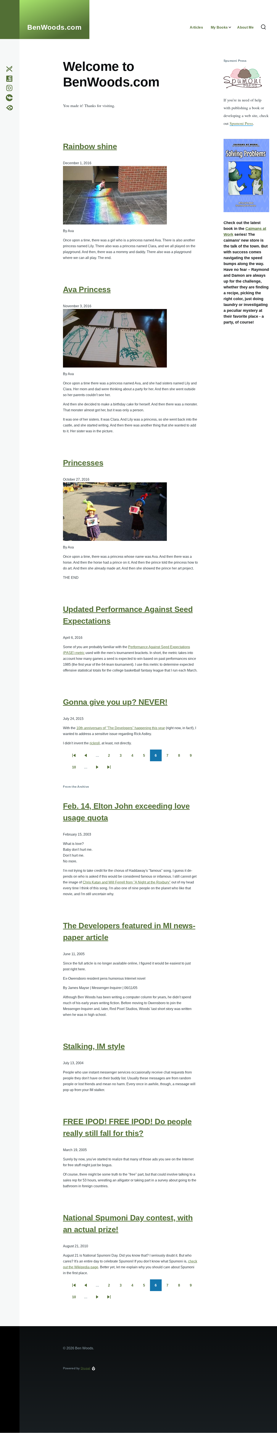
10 (76, 768)
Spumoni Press (241, 123)
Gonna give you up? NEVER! (115, 702)
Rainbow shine (90, 146)
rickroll (95, 743)
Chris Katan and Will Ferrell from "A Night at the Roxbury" (127, 882)
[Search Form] (263, 27)
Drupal (85, 1368)
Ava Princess (87, 289)
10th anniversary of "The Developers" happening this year (120, 728)
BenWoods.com (54, 27)
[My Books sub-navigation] (232, 27)
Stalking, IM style (94, 1046)
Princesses (83, 462)
